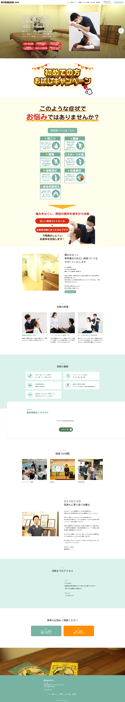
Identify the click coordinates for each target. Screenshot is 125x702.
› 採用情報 (74, 694)
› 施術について (54, 694)
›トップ (48, 694)
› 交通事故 (61, 694)
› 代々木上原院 (67, 694)
